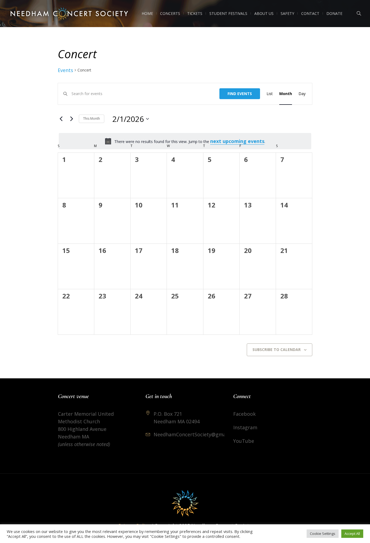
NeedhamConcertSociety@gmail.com (197, 434)
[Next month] (71, 119)
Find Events (240, 93)
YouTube (243, 441)
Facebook (244, 414)
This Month (91, 118)
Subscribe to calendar (276, 349)
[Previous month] (61, 119)
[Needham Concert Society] (185, 503)
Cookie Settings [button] (322, 533)
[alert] (185, 141)
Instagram (245, 427)
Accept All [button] (352, 533)
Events (65, 70)
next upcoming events (237, 141)
